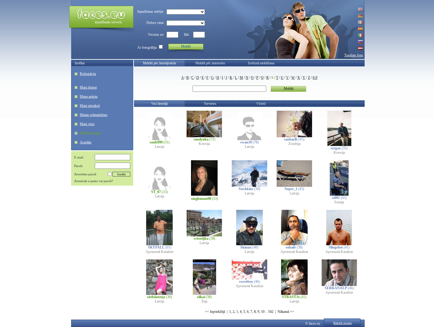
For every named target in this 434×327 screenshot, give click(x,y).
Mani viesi (87, 124)
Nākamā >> (286, 312)
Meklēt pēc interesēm (210, 63)
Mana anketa (88, 96)
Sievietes (210, 104)
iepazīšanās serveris (108, 22)
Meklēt (186, 46)
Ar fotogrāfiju (147, 47)
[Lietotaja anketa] (159, 139)
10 (263, 312)
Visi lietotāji (159, 104)
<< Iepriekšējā (215, 312)
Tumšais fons (353, 55)
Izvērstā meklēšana (261, 63)
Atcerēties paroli (85, 174)
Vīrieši (261, 104)
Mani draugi (88, 87)
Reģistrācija (88, 74)
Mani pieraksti (90, 106)
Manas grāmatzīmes (93, 115)
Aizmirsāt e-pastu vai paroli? (93, 181)
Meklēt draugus (91, 133)
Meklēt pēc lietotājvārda (159, 63)
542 (270, 312)
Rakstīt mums (342, 323)
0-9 (315, 78)
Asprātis (86, 142)
